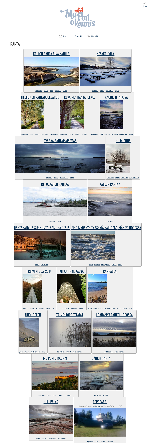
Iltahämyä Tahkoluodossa (114, 314)
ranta (46, 91)
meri (51, 91)
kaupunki (44, 265)
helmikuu (109, 91)
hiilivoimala (52, 439)
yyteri (131, 134)
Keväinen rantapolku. (79, 97)
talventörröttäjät (69, 314)
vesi (74, 352)
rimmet (68, 352)
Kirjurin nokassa (71, 271)
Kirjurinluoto (134, 178)
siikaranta (62, 439)
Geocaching (79, 36)
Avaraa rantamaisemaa (60, 140)
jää (106, 395)
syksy (32, 308)
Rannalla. (110, 271)
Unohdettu (33, 314)
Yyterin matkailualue (112, 308)
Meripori (110, 441)
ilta (116, 352)
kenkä (44, 352)
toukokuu (84, 134)
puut (32, 134)
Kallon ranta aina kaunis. (51, 53)
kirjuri (117, 91)
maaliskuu (123, 134)
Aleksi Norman (94, 406)
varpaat (74, 308)
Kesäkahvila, (106, 53)
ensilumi (124, 178)
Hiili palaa (51, 401)
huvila (124, 308)
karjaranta (54, 134)
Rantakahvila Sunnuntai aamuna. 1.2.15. (42, 227)
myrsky (97, 265)
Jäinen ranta (101, 358)
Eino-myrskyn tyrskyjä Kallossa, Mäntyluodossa (106, 227)
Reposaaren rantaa (55, 184)
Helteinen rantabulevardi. (40, 97)
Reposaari (100, 401)
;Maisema (110, 178)
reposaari (51, 221)
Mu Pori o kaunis (55, 358)
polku (77, 134)
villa (130, 308)
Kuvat (65, 36)
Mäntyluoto (105, 265)
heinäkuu (44, 134)
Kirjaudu (145, 6)
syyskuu (58, 91)
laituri (49, 395)
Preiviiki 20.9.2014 (39, 271)
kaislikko (60, 352)
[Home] (77, 17)
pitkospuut (40, 308)
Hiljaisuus (123, 140)
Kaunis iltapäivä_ (117, 97)
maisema (38, 91)
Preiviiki (25, 308)
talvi (96, 395)
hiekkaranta (35, 352)
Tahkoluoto (108, 352)
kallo (65, 91)
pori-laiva (67, 395)
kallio (114, 265)
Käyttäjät (94, 36)
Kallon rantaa (110, 184)
